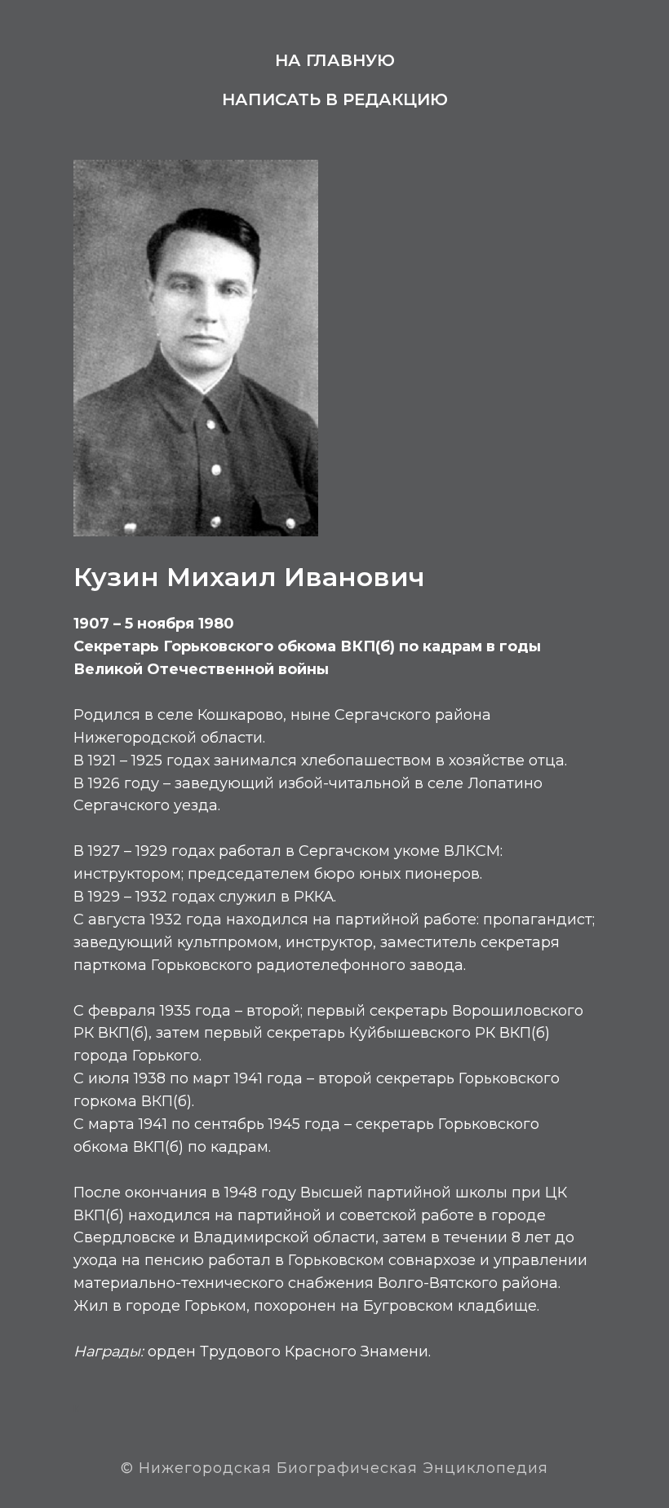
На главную (335, 60)
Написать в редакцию (335, 99)
